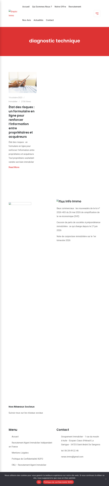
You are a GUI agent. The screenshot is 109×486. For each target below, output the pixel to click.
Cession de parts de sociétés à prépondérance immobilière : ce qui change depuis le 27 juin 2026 (78, 226)
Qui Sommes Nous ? (42, 6)
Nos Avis (26, 20)
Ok (39, 482)
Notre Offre (60, 6)
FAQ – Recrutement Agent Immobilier (29, 465)
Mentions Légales (20, 453)
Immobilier (13, 101)
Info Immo (73, 201)
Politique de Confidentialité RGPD (27, 459)
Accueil (26, 6)
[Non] (105, 479)
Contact (50, 20)
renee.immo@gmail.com (72, 456)
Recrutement (75, 6)
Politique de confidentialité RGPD (58, 482)
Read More (14, 167)
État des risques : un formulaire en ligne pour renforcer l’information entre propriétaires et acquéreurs (21, 122)
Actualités (38, 20)
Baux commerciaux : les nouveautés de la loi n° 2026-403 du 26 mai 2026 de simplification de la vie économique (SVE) (78, 212)
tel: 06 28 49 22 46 (70, 450)
